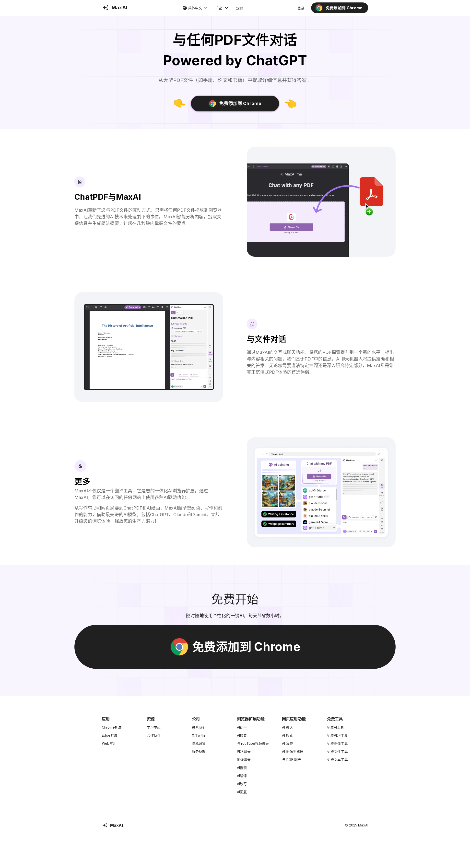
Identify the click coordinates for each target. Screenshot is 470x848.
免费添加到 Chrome (240, 103)
